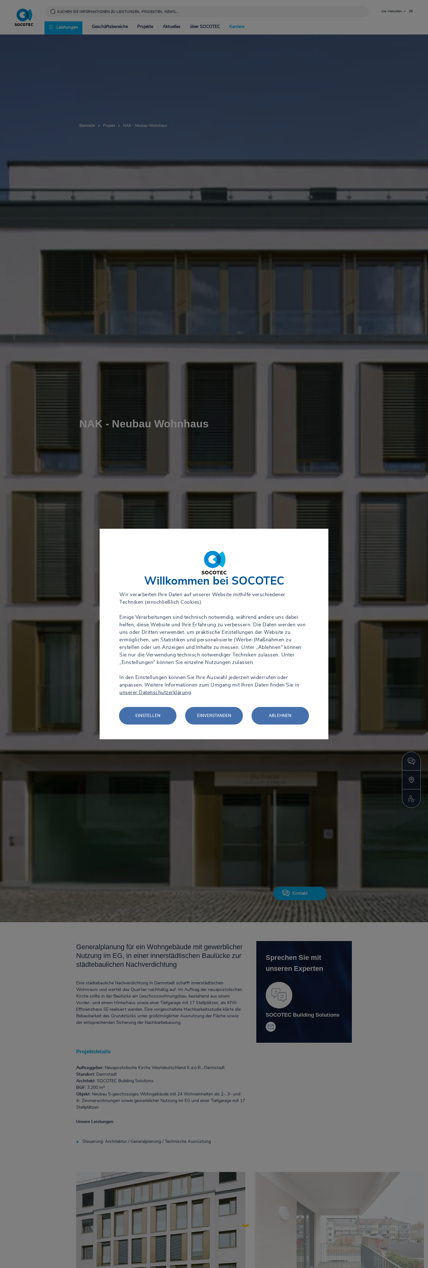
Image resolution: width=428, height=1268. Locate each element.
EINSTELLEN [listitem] (147, 715)
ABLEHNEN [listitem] (280, 715)
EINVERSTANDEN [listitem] (214, 715)
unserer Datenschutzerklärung (155, 692)
